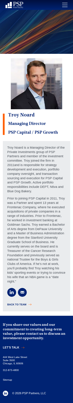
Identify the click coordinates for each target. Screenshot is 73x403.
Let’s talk (11, 347)
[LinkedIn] (11, 292)
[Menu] (65, 5)
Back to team (16, 304)
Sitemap (7, 380)
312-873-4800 (11, 370)
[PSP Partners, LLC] (14, 5)
